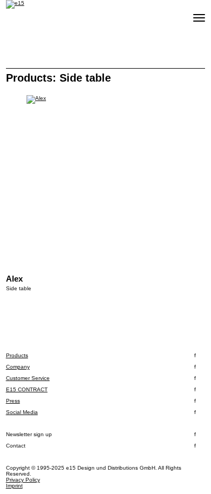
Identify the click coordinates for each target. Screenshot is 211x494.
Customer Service (28, 378)
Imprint (14, 486)
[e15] (15, 4)
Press (13, 401)
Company (18, 367)
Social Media (22, 412)
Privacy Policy (23, 480)
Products (17, 355)
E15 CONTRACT (27, 389)
